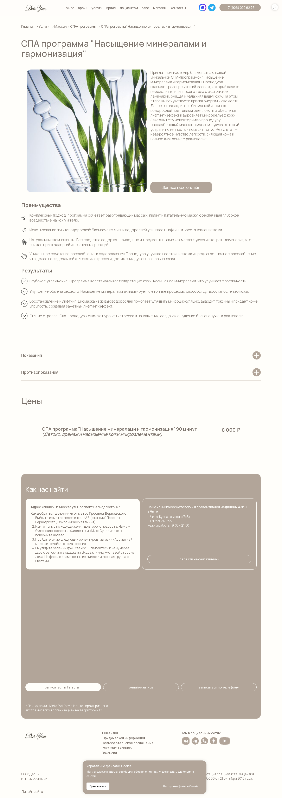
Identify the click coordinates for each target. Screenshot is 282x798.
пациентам (129, 8)
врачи (82, 8)
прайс (111, 8)
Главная (27, 26)
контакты (178, 8)
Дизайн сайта (32, 791)
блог (145, 8)
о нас (70, 8)
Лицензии (110, 733)
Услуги (44, 26)
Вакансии (109, 753)
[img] (35, 8)
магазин (159, 8)
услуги (96, 8)
